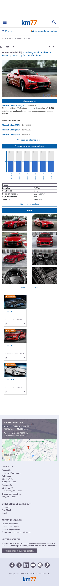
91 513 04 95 (18, 436)
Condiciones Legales (10, 526)
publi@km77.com (9, 482)
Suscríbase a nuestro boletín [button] (19, 551)
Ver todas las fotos (29, 287)
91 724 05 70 (22, 433)
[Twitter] (19, 564)
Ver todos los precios (29, 204)
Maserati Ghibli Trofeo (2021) (14, 105)
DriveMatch (6, 510)
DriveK (4, 513)
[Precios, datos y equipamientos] (13, 46)
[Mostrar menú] (4, 22)
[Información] (1, 46)
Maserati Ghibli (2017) (11, 130)
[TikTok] (47, 564)
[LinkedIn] (26, 564)
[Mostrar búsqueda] (54, 22)
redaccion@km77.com (11, 473)
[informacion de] (6, 324)
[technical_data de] (24, 324)
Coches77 (6, 507)
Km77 (29, 22)
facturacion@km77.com (12, 491)
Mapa (26, 429)
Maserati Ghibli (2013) (11, 134)
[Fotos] (7, 46)
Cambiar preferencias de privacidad (16, 532)
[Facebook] (12, 564)
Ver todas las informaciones (29, 140)
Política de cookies (10, 524)
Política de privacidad (11, 529)
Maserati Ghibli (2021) (11, 125)
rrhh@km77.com (9, 497)
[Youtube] (33, 564)
